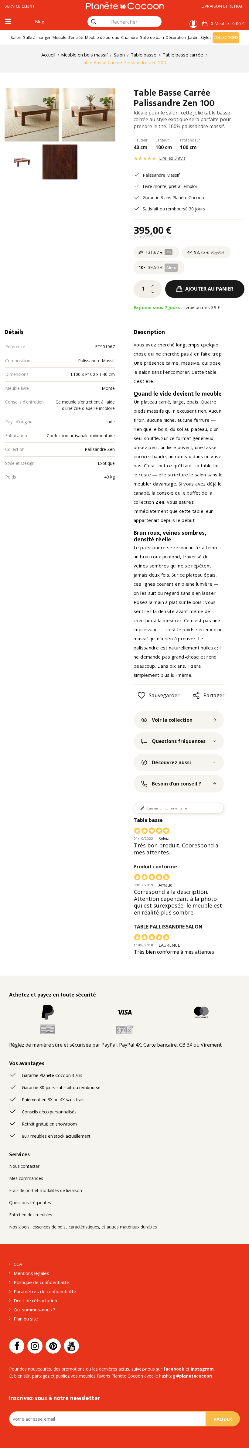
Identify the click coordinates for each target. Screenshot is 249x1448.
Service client (20, 6)
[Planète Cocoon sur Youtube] (71, 1346)
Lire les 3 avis (172, 158)
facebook (173, 1369)
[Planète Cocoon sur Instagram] (35, 1346)
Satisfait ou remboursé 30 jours (174, 209)
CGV (18, 1264)
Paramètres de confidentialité (45, 1291)
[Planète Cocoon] (124, 5)
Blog (39, 21)
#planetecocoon (194, 1376)
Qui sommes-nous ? (34, 1310)
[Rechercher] (93, 21)
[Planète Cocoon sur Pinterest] (53, 1346)
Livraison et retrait (223, 6)
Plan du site (26, 1319)
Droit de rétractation (35, 1300)
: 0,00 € (227, 23)
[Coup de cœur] (141, 695)
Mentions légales (31, 1273)
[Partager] (196, 695)
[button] (223, 23)
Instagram (202, 1369)
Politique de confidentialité (41, 1282)
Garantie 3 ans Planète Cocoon (173, 197)
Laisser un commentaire (167, 808)
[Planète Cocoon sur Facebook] (16, 1346)
